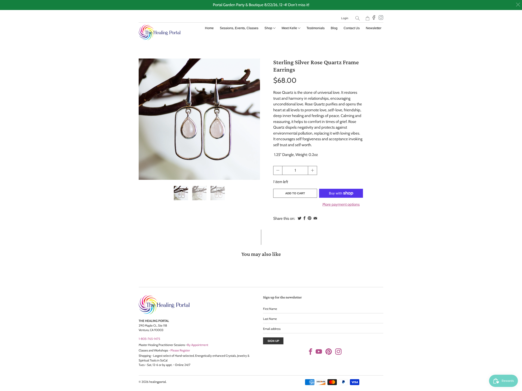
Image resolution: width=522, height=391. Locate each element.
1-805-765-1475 (149, 339)
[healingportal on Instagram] (338, 351)
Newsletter (373, 28)
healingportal (157, 382)
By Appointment (197, 345)
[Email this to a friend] (315, 218)
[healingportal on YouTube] (319, 351)
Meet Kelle (290, 28)
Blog (334, 28)
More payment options (341, 204)
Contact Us (352, 28)
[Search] (357, 18)
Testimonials (315, 28)
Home (209, 28)
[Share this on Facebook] (304, 218)
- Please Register (179, 350)
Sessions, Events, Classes (239, 28)
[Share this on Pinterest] (309, 218)
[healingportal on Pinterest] (328, 351)
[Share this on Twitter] (299, 218)
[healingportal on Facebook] (310, 351)
